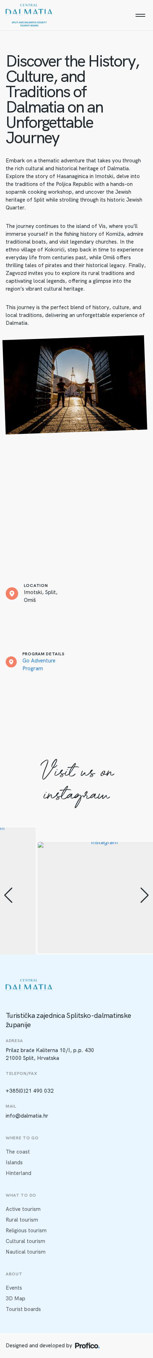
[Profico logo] (87, 1345)
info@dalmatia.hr (27, 1115)
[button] (8, 895)
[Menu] (140, 15)
